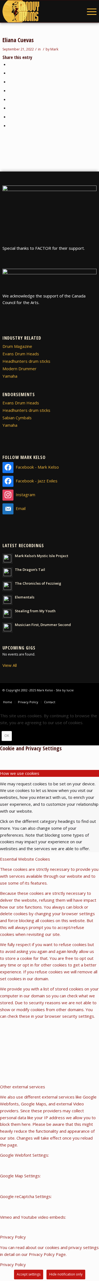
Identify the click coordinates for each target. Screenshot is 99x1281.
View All (9, 665)
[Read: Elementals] (7, 600)
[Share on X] (10, 73)
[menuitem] (89, 11)
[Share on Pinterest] (10, 81)
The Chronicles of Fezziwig (38, 583)
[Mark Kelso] (40, 11)
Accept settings (28, 1274)
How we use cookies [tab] (19, 773)
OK (6, 735)
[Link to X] (92, 696)
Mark (54, 49)
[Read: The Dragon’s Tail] (7, 572)
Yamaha (9, 376)
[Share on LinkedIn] (10, 90)
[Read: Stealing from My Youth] (7, 614)
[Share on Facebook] (10, 64)
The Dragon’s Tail (30, 569)
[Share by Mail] (10, 125)
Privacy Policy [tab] (13, 1237)
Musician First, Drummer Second (43, 624)
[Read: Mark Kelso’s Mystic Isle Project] (7, 558)
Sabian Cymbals (17, 417)
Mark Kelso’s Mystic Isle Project (41, 555)
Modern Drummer (19, 368)
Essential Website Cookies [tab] (25, 859)
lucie (70, 690)
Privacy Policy (13, 1264)
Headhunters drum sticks (26, 361)
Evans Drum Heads (20, 353)
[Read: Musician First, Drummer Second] (7, 627)
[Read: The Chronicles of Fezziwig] (7, 586)
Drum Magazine (17, 346)
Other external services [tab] (22, 1086)
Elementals (24, 597)
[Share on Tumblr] (10, 99)
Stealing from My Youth (35, 610)
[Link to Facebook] (84, 696)
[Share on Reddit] (10, 116)
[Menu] (89, 11)
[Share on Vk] (10, 108)
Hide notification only (65, 1274)
